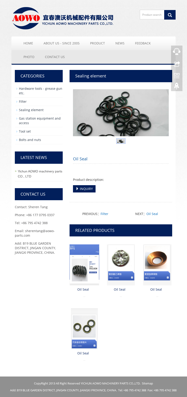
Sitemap (147, 383)
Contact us (55, 57)
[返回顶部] (176, 87)
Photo (28, 57)
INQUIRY (86, 189)
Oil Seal (152, 214)
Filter (104, 214)
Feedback (143, 43)
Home (28, 43)
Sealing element (31, 110)
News (120, 43)
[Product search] (170, 15)
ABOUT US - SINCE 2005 (62, 43)
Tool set (25, 131)
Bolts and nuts (30, 140)
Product (97, 43)
